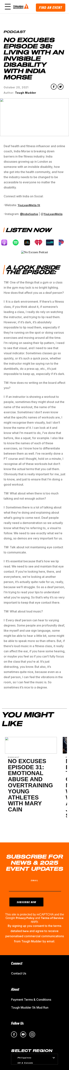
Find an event (50, 7)
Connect (16, 963)
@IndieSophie (29, 214)
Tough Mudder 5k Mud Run (29, 1007)
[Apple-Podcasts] (6, 242)
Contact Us (18, 973)
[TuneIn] (51, 242)
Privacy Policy (25, 918)
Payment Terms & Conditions (31, 999)
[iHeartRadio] (40, 242)
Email (34, 880)
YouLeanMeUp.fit (29, 205)
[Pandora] (63, 242)
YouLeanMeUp (53, 214)
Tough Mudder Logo (21, 6)
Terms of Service (52, 918)
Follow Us (17, 1023)
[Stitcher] (29, 242)
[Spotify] (17, 242)
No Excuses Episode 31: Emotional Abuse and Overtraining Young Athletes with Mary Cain (30, 785)
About (15, 989)
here (26, 931)
